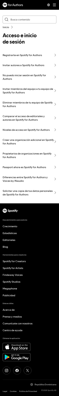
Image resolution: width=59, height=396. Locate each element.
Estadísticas (10, 233)
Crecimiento (10, 226)
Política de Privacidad (28, 391)
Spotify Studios (11, 281)
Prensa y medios (12, 316)
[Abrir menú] (54, 5)
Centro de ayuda (12, 330)
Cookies (13, 391)
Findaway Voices (13, 275)
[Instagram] (6, 370)
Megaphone (10, 288)
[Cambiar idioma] (48, 4)
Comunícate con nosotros (17, 323)
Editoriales (9, 240)
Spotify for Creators (14, 261)
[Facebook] (17, 370)
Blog (5, 247)
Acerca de (9, 310)
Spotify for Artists (13, 268)
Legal (5, 391)
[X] (27, 370)
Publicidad (9, 295)
